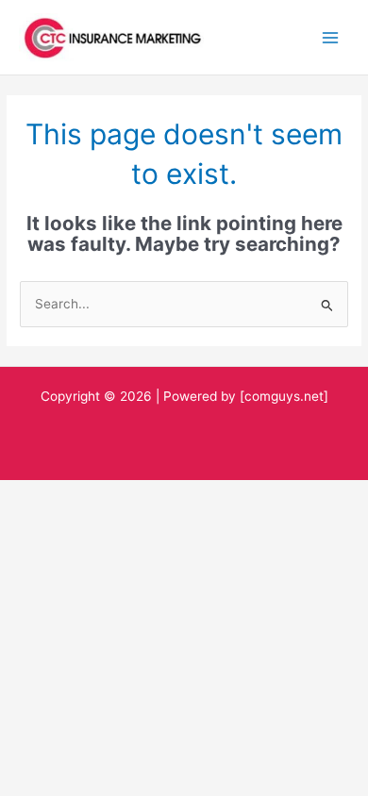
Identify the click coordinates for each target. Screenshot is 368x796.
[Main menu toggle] (330, 37)
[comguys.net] (284, 396)
